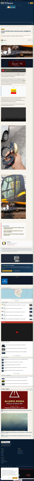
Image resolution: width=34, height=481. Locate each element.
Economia (2, 455)
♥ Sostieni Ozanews (17, 270)
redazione (5, 40)
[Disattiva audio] (24, 70)
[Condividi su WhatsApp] (4, 42)
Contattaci (2, 462)
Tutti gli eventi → (17, 373)
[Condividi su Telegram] (2, 42)
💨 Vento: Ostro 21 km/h (10, 0)
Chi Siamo (2, 459)
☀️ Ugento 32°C (3, 0)
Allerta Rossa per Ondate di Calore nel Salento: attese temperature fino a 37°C (16, 411)
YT (6, 466)
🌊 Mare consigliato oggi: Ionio (19, 0)
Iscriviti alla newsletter (7, 270)
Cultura (2, 454)
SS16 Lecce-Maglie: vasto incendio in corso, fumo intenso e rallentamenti (16, 432)
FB (1, 466)
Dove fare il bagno (20, 451)
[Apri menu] (32, 24)
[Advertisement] (17, 15)
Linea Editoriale (3, 460)
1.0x (21, 70)
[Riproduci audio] (3, 70)
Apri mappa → (17, 300)
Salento (18, 74)
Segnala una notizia (20, 453)
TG (8, 466)
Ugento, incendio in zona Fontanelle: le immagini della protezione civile (16, 435)
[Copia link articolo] (6, 42)
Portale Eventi (20, 452)
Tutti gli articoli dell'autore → (11, 244)
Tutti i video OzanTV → (17, 355)
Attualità (2, 452)
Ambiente (2, 451)
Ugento (24, 80)
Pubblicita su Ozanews (4, 461)
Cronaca (3, 29)
